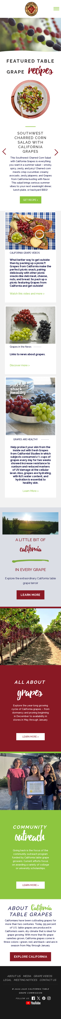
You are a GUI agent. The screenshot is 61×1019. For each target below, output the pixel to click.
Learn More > (31, 490)
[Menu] (55, 10)
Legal (7, 980)
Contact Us (48, 980)
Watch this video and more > (27, 293)
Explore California (30, 956)
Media (27, 976)
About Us (13, 976)
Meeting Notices (25, 980)
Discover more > (20, 365)
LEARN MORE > (30, 736)
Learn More (30, 594)
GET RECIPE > (30, 200)
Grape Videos (43, 976)
